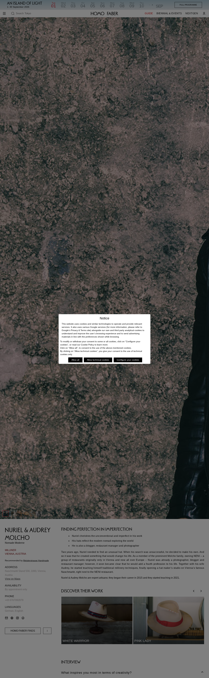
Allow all (75, 360)
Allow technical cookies (98, 360)
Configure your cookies (128, 360)
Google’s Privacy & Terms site (76, 330)
